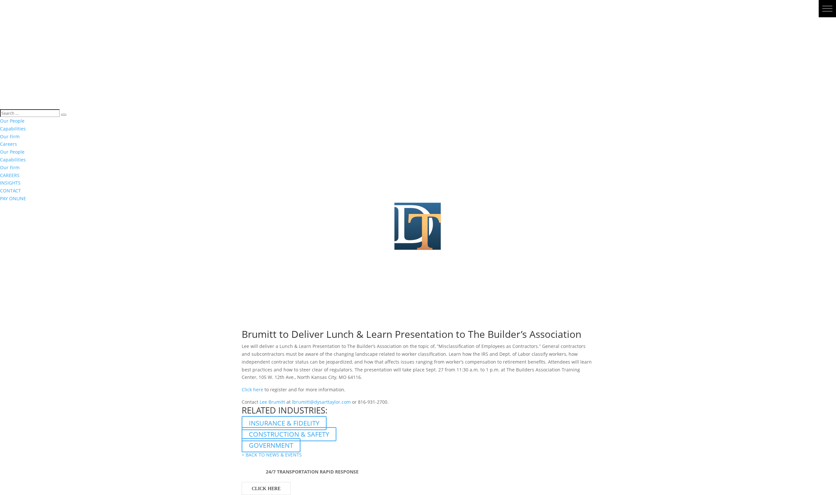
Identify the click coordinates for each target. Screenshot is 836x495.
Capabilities (13, 129)
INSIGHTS (10, 183)
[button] (827, 8)
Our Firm (10, 136)
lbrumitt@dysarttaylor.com (321, 402)
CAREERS (10, 175)
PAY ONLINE (13, 198)
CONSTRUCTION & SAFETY (289, 434)
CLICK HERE (266, 488)
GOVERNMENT (271, 445)
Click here (252, 389)
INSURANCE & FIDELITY (284, 423)
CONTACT (10, 191)
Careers (8, 144)
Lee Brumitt (272, 402)
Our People (12, 121)
